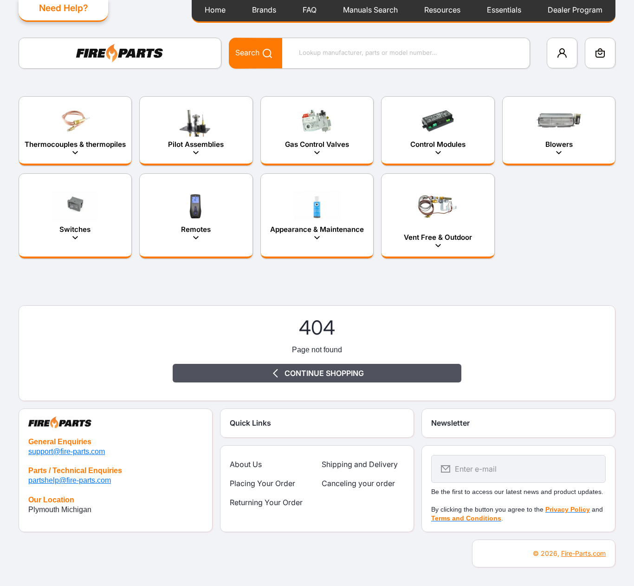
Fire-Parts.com (583, 553)
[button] (600, 53)
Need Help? (63, 7)
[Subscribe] (593, 469)
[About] (115, 418)
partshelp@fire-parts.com (69, 480)
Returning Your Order (266, 502)
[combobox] (379, 53)
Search (247, 52)
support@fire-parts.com (66, 451)
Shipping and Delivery (360, 464)
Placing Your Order (262, 483)
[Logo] (120, 53)
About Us (246, 464)
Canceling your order (358, 483)
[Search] (262, 53)
